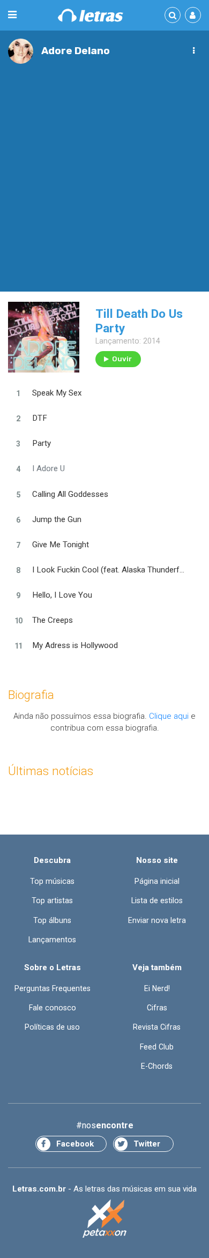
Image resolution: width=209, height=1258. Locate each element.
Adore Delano (75, 50)
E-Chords (157, 1066)
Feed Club (157, 1047)
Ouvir (122, 359)
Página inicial (157, 881)
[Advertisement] (104, 173)
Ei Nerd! (157, 988)
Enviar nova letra (157, 920)
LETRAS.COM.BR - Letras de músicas (90, 15)
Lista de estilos (157, 900)
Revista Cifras (157, 1027)
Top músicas (52, 881)
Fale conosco (52, 1007)
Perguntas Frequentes (52, 988)
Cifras (157, 1007)
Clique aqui (169, 716)
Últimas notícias (50, 771)
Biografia (31, 695)
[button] (193, 51)
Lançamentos (52, 939)
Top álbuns (52, 920)
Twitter (146, 1144)
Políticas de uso (52, 1027)
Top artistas (52, 900)
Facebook (75, 1144)
